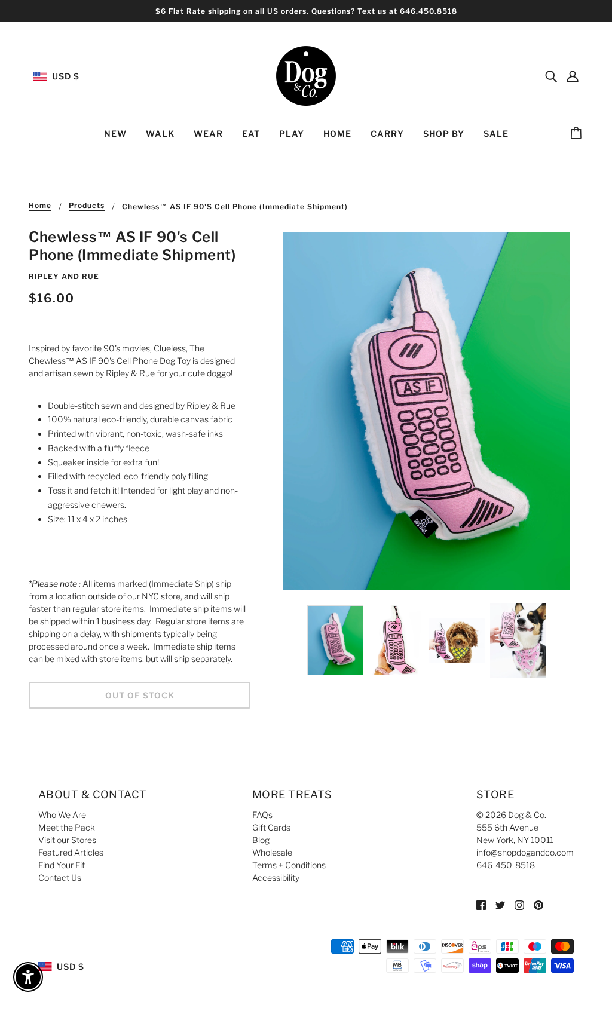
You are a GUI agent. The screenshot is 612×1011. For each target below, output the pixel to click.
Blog (261, 840)
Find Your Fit (61, 865)
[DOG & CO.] (306, 75)
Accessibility (275, 877)
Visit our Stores (67, 840)
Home (40, 206)
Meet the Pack (66, 827)
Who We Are (62, 815)
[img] (551, 76)
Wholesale (272, 852)
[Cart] (578, 133)
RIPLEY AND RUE (64, 276)
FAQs (262, 815)
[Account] (572, 76)
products (87, 206)
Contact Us (59, 877)
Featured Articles (70, 852)
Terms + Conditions (289, 865)
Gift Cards (271, 827)
